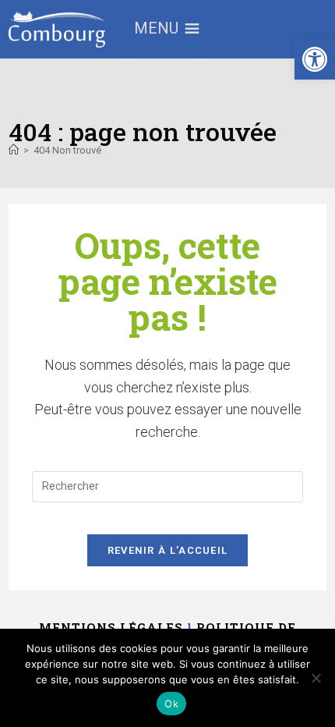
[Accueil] (14, 150)
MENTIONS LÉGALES (111, 627)
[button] (314, 59)
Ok (171, 703)
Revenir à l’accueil (168, 550)
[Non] (315, 678)
